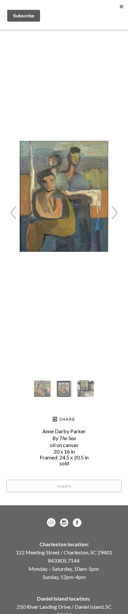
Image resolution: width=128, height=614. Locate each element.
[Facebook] (77, 522)
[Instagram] (65, 522)
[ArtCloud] (52, 522)
